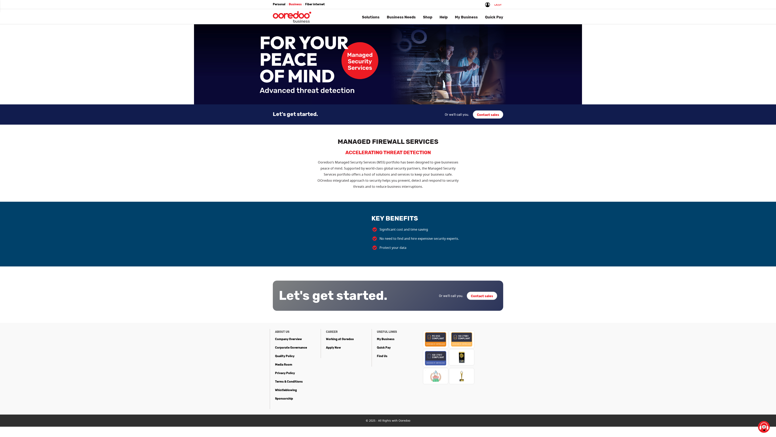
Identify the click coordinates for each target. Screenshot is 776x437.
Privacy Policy (285, 373)
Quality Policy (284, 356)
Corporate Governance (291, 347)
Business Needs (401, 17)
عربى (498, 5)
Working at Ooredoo (340, 339)
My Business (385, 339)
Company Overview (288, 339)
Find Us (382, 356)
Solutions (371, 17)
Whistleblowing (286, 390)
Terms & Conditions (289, 381)
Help (444, 17)
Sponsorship (284, 398)
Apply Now (333, 347)
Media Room (283, 364)
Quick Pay (384, 347)
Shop (427, 17)
